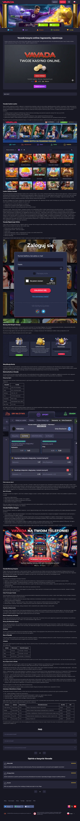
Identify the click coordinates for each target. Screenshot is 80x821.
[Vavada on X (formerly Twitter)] (72, 806)
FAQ (34, 800)
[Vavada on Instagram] (69, 806)
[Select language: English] (75, 1)
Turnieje (22, 800)
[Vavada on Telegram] (69, 1)
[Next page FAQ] (44, 753)
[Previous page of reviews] (35, 791)
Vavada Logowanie (40, 86)
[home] (8, 2)
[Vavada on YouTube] (75, 806)
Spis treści (28, 800)
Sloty (5, 800)
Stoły (17, 800)
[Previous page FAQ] (35, 753)
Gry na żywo (11, 800)
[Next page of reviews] (44, 791)
